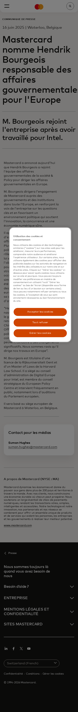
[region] (40, 284)
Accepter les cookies (40, 312)
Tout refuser (40, 322)
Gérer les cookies (40, 333)
